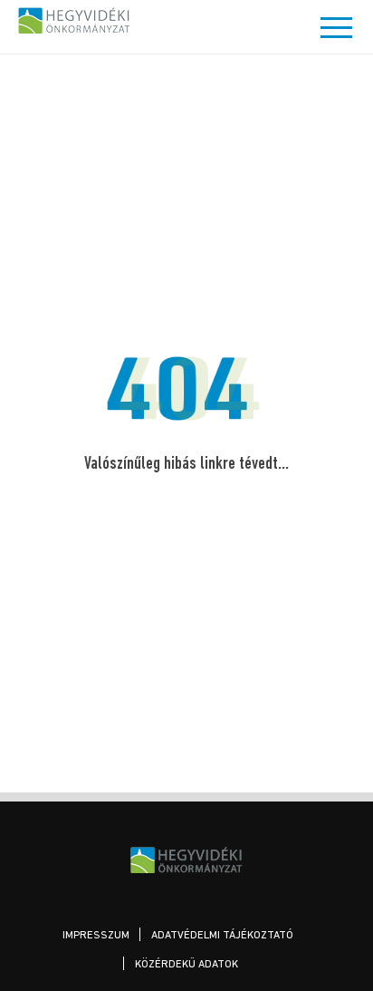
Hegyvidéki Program (74, 20)
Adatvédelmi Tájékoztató (222, 935)
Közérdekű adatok (186, 964)
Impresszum (95, 935)
